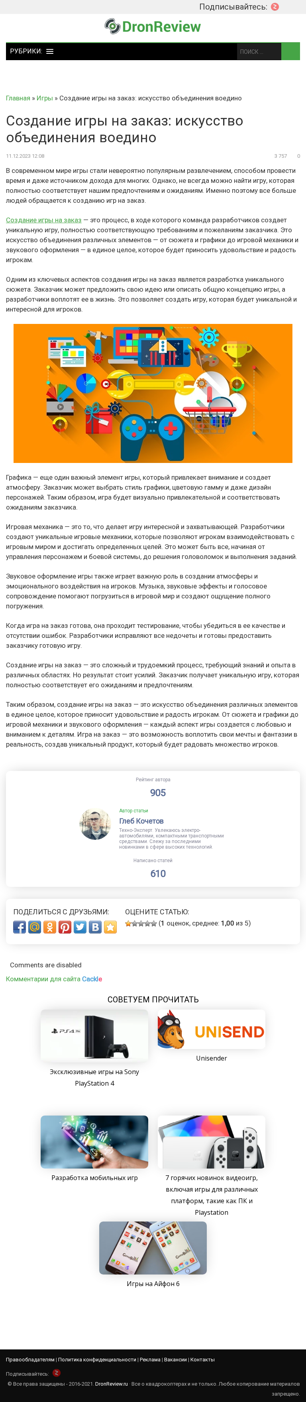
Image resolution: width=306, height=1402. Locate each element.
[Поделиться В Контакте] (95, 927)
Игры (45, 98)
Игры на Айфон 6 (153, 1283)
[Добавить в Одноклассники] (49, 927)
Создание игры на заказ (44, 220)
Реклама (150, 1360)
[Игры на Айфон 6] (153, 1272)
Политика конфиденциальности (97, 1360)
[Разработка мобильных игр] (94, 1166)
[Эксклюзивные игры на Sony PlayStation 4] (94, 1060)
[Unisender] (211, 1046)
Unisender (211, 1058)
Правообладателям (30, 1360)
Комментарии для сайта (54, 979)
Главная (18, 98)
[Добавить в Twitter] (80, 927)
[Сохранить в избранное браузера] (110, 927)
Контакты (202, 1360)
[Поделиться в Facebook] (19, 927)
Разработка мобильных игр (94, 1177)
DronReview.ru (111, 1384)
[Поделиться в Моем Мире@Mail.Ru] (34, 927)
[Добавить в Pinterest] (65, 927)
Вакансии (175, 1360)
